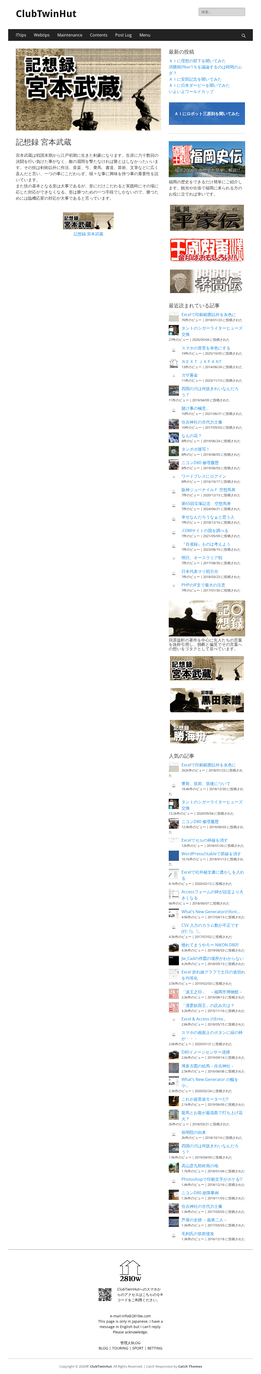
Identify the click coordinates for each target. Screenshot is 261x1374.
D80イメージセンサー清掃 (205, 1052)
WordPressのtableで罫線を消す (211, 854)
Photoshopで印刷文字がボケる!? (211, 1179)
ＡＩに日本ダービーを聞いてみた (199, 85)
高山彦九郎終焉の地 (199, 1165)
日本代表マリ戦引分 (199, 571)
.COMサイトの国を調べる (204, 530)
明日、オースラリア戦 (201, 557)
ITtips (21, 35)
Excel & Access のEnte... (203, 1019)
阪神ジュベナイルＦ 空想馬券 (208, 489)
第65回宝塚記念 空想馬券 (206, 503)
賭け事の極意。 (195, 408)
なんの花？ (191, 435)
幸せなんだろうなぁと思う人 (207, 517)
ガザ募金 (189, 375)
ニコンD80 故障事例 (200, 1193)
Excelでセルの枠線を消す (204, 840)
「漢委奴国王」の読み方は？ (207, 1005)
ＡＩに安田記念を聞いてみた (195, 79)
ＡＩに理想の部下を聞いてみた (197, 61)
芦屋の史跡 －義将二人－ (204, 1220)
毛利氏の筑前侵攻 (197, 1233)
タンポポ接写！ (195, 449)
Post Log (123, 35)
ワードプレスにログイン (203, 476)
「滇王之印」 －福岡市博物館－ (212, 992)
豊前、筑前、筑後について (205, 783)
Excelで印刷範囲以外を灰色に (208, 314)
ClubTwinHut (46, 13)
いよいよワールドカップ (191, 91)
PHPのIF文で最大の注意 (203, 585)
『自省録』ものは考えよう (205, 544)
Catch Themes (190, 1366)
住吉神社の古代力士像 (201, 422)
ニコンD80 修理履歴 (200, 462)
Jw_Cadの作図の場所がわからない (212, 958)
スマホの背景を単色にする (205, 348)
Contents (99, 35)
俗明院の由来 (193, 1132)
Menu (144, 35)
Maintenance (69, 35)
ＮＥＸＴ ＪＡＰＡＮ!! (201, 361)
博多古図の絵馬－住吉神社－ (207, 1066)
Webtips (42, 35)
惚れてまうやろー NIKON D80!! (210, 945)
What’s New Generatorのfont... (210, 911)
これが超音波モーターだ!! (204, 1099)
